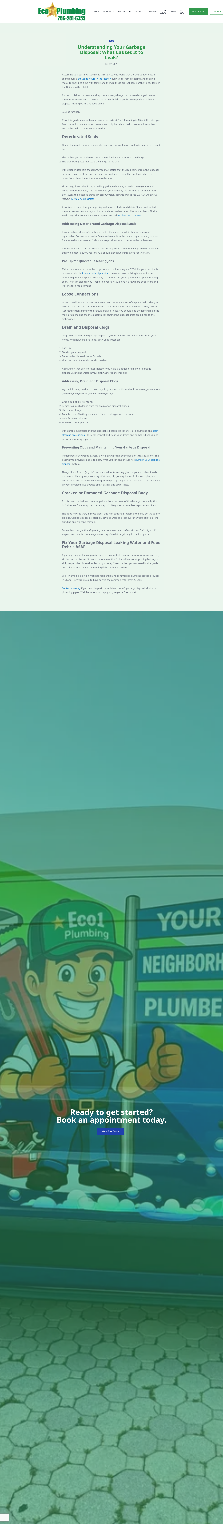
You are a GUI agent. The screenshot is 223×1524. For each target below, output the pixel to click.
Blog (173, 11)
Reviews (153, 11)
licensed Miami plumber (95, 273)
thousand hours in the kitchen (94, 78)
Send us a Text (198, 11)
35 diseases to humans (130, 215)
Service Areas (164, 11)
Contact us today (71, 588)
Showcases (140, 11)
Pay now (182, 11)
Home (96, 11)
